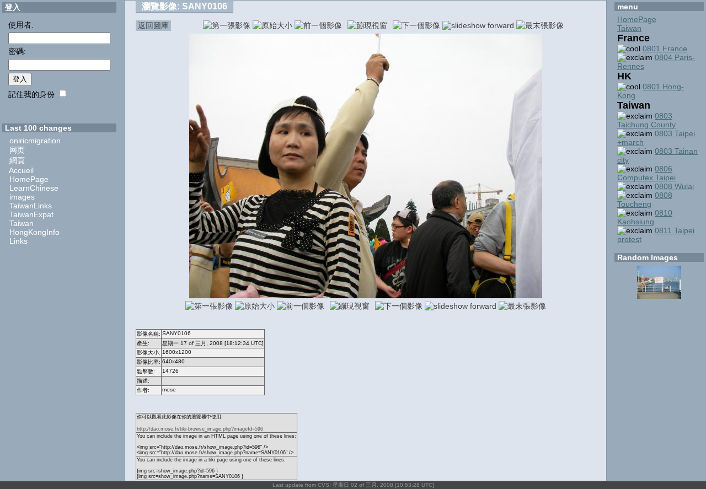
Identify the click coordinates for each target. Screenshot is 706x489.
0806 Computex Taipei (646, 173)
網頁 (17, 160)
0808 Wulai (674, 186)
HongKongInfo (34, 232)
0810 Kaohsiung (644, 217)
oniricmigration (35, 140)
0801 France (665, 48)
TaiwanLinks (30, 205)
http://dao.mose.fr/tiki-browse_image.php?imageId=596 (200, 429)
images (22, 196)
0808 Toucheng (644, 199)
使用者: (21, 24)
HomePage (29, 179)
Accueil (21, 170)
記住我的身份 (31, 94)
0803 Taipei (675, 133)
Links (18, 241)
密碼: (17, 51)
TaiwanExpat (31, 214)
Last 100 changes (38, 127)
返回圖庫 (153, 25)
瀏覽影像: (184, 6)
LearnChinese (33, 188)
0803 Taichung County (646, 120)
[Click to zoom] (365, 295)
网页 (17, 150)
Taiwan (21, 223)
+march (630, 142)
